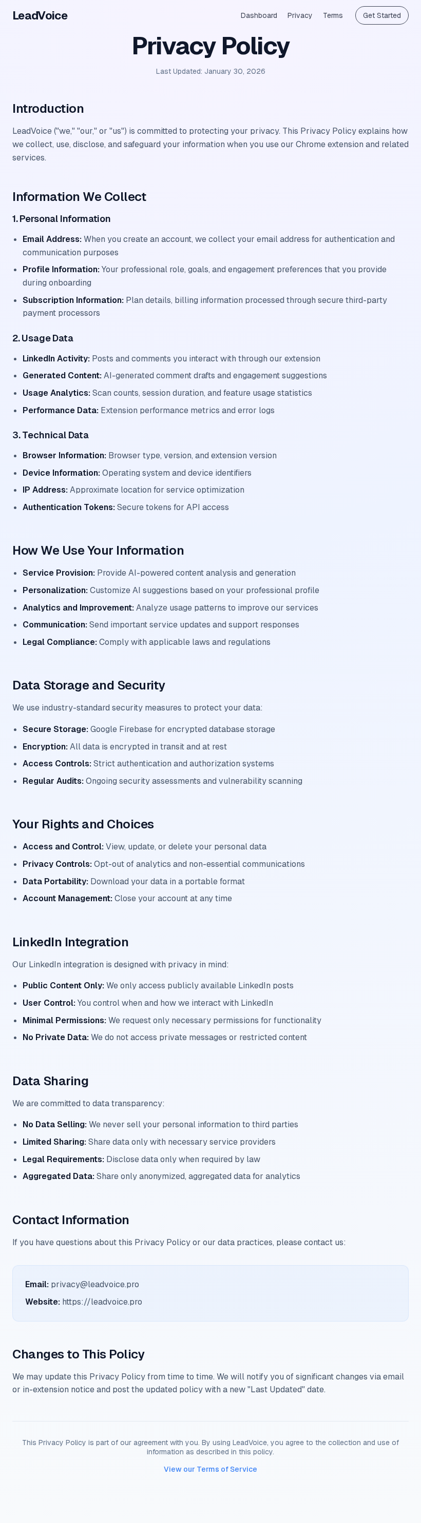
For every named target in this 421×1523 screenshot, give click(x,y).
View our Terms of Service (210, 1469)
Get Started (382, 15)
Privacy (300, 15)
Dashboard (259, 15)
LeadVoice (39, 15)
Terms (333, 15)
